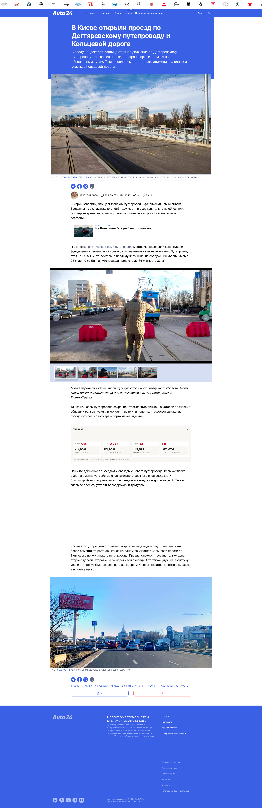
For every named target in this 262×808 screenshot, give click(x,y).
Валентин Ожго (89, 195)
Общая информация (171, 762)
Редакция (166, 779)
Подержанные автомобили (149, 13)
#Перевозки (101, 686)
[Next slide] (205, 317)
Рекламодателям (169, 768)
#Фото (184, 686)
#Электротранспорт (134, 686)
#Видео (115, 686)
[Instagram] (81, 800)
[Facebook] (55, 800)
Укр (200, 13)
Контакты (166, 785)
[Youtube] (68, 800)
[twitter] (85, 186)
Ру (209, 13)
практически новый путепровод (109, 247)
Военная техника (123, 13)
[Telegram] (74, 800)
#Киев (88, 686)
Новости (91, 13)
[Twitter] (61, 800)
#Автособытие (169, 686)
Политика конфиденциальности (176, 791)
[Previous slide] (56, 317)
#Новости (76, 686)
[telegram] (73, 186)
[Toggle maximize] (205, 274)
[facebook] (79, 186)
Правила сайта (168, 774)
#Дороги (153, 686)
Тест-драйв (105, 13)
